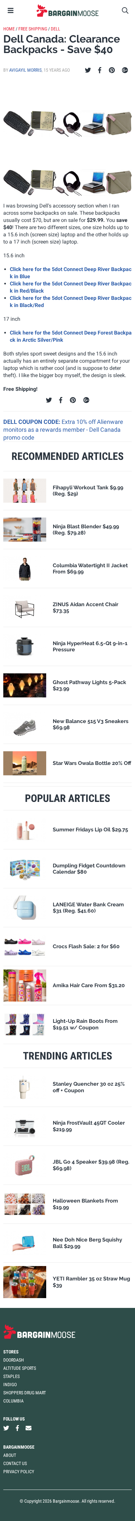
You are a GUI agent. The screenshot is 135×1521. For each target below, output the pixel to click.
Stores (11, 1351)
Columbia (13, 1400)
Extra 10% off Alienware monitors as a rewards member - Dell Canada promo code (63, 429)
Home (9, 28)
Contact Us (15, 1463)
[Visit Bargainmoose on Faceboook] (17, 1428)
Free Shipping (32, 28)
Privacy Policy (18, 1471)
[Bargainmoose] (67, 10)
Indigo (10, 1384)
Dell (55, 28)
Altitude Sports (19, 1368)
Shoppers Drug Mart (24, 1392)
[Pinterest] (112, 70)
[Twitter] (88, 70)
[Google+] (125, 70)
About (9, 1455)
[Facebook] (99, 70)
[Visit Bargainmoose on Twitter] (6, 1428)
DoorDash (13, 1360)
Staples (11, 1376)
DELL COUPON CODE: (32, 421)
